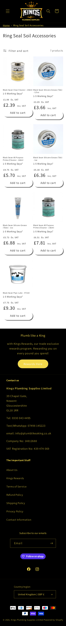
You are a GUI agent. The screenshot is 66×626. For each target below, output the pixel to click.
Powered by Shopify (53, 620)
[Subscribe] (51, 543)
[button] (8, 11)
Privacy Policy (14, 511)
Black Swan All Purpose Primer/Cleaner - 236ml (43, 226)
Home (6, 25)
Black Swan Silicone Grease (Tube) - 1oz (15, 226)
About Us (11, 470)
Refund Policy (14, 495)
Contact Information (18, 519)
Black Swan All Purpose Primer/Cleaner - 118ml (13, 158)
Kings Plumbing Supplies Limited (27, 620)
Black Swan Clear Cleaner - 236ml (17, 90)
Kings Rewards (15, 478)
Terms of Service (16, 486)
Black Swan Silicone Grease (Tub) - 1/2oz (47, 91)
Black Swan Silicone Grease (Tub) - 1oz (47, 158)
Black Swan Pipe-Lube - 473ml (16, 293)
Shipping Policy (15, 503)
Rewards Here (33, 364)
